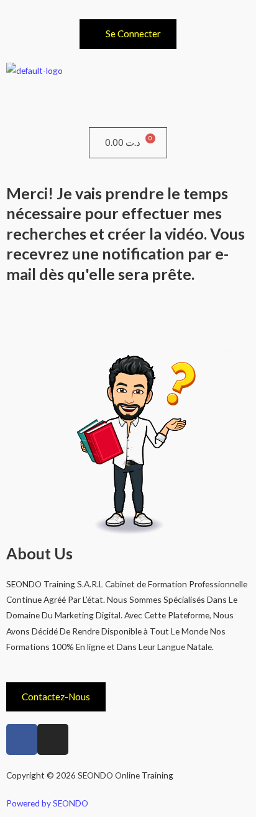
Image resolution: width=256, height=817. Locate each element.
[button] (128, 102)
